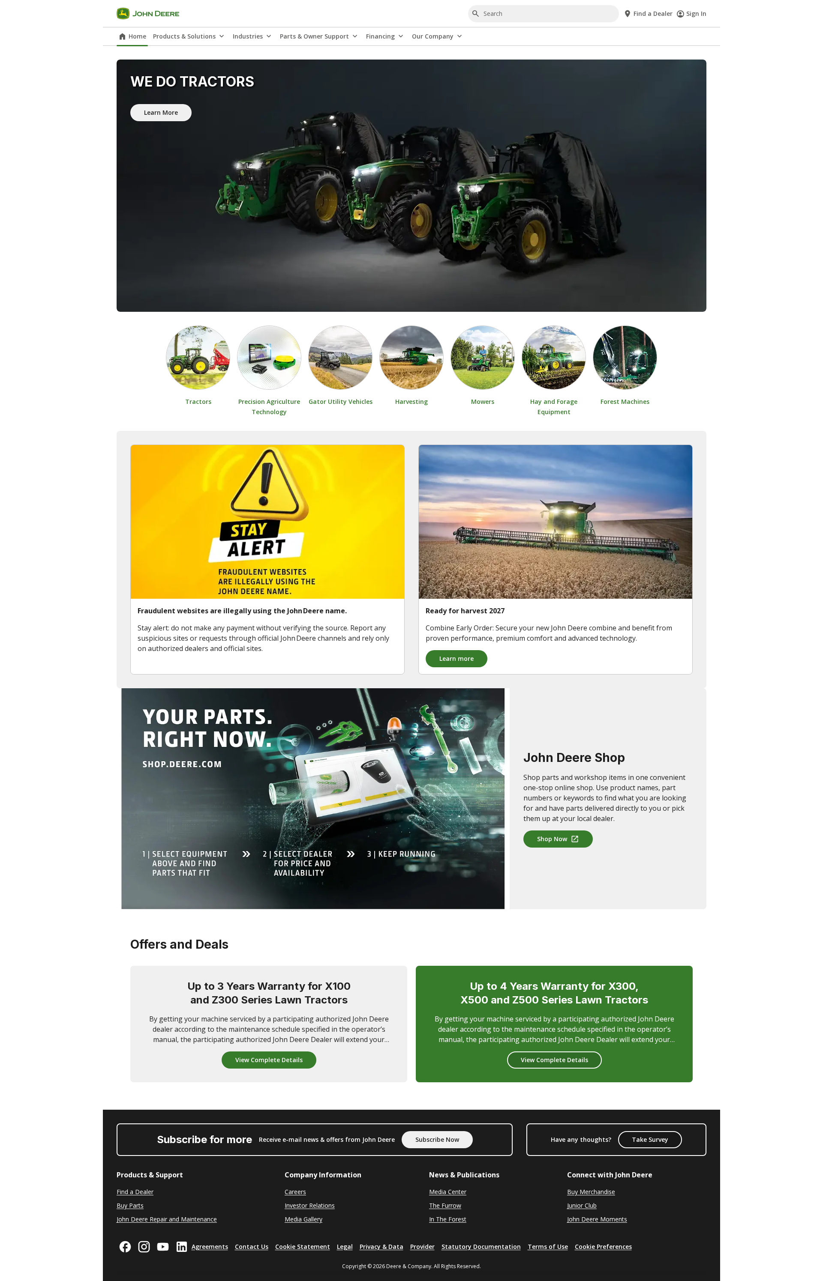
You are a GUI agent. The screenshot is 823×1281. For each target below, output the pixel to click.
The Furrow (445, 1205)
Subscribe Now (437, 1139)
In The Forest (447, 1219)
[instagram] (144, 1246)
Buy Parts (130, 1205)
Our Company (433, 36)
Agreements (210, 1246)
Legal (345, 1246)
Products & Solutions (184, 36)
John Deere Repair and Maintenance (167, 1219)
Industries (248, 36)
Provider (422, 1246)
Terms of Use (548, 1246)
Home (137, 36)
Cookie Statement (302, 1246)
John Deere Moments (597, 1219)
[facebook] (125, 1246)
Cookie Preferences (603, 1246)
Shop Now (552, 839)
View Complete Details (269, 1060)
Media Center (447, 1192)
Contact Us (251, 1246)
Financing (380, 36)
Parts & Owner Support (314, 36)
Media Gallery (303, 1219)
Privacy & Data (381, 1246)
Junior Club (582, 1205)
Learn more (456, 658)
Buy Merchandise (591, 1192)
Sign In (696, 13)
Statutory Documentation (481, 1246)
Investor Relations (310, 1205)
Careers (295, 1192)
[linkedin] (181, 1246)
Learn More (161, 112)
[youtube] (162, 1246)
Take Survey (650, 1139)
